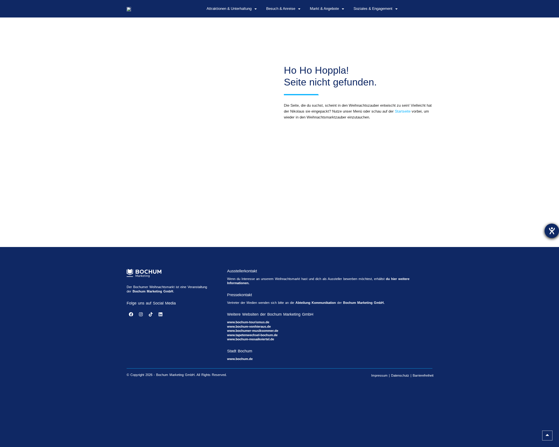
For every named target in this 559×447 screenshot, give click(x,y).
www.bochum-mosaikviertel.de (250, 339)
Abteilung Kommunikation (315, 302)
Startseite (403, 111)
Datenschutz (400, 375)
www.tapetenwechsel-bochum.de (252, 335)
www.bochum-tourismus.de (248, 322)
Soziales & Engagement (373, 9)
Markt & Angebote (324, 9)
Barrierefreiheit (423, 375)
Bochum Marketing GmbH (153, 291)
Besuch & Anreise (280, 9)
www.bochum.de (240, 359)
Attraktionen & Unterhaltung (229, 9)
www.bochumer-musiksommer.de (252, 330)
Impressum (379, 375)
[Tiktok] (150, 314)
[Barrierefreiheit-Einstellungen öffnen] (552, 231)
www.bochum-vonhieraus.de (249, 326)
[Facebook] (131, 314)
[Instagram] (140, 314)
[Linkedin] (160, 314)
